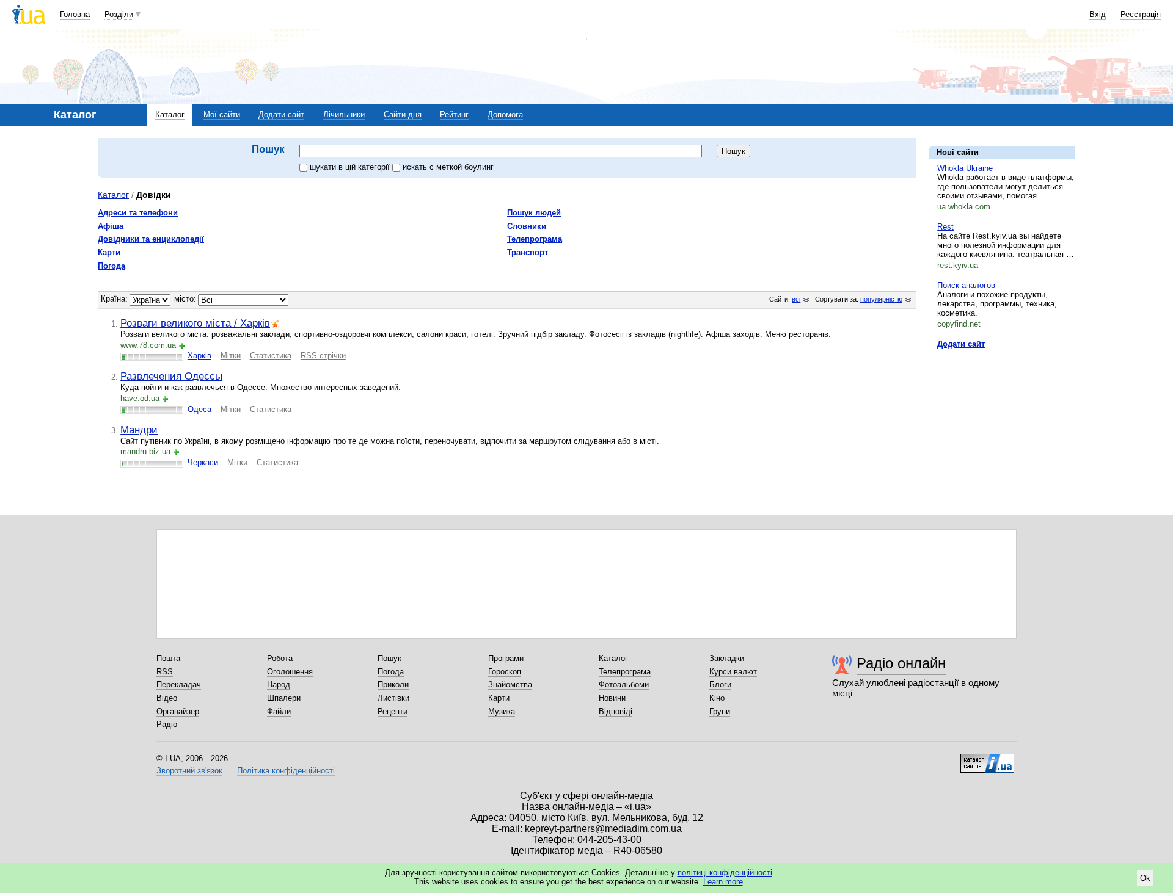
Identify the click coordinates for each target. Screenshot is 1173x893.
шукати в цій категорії (351, 167)
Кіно (717, 698)
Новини (612, 698)
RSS (164, 671)
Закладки (726, 658)
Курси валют (733, 671)
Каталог (170, 114)
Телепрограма (534, 239)
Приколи (393, 684)
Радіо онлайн (901, 663)
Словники (526, 226)
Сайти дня (403, 114)
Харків (199, 355)
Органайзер (177, 711)
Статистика (270, 355)
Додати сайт (281, 114)
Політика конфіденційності (286, 770)
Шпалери (284, 698)
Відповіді (615, 711)
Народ (278, 684)
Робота (280, 658)
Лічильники (344, 114)
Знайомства (510, 684)
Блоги (720, 684)
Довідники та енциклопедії (151, 239)
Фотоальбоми (624, 684)
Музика (501, 711)
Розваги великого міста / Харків (195, 323)
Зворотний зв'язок (189, 770)
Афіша (110, 226)
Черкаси (203, 462)
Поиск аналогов (966, 285)
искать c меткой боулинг (448, 167)
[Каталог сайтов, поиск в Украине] (987, 759)
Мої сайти (221, 114)
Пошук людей (534, 212)
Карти (109, 252)
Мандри (139, 430)
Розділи (118, 14)
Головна (75, 14)
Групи (719, 711)
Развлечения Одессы (171, 376)
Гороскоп (504, 671)
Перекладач (178, 684)
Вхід (1097, 14)
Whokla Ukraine (965, 168)
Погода (111, 265)
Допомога (505, 114)
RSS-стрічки (323, 355)
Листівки (393, 698)
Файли (279, 711)
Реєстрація (1140, 14)
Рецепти (392, 711)
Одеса (199, 409)
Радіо (166, 724)
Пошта (168, 658)
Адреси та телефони (138, 212)
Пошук (389, 658)
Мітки (231, 355)
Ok (1145, 878)
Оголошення (290, 671)
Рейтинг (454, 114)
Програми (506, 658)
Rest (945, 226)
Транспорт (527, 252)
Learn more (723, 881)
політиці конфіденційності (725, 872)
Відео (166, 698)
